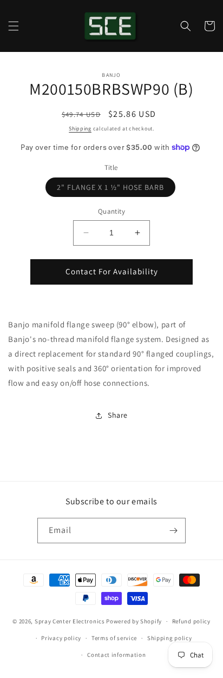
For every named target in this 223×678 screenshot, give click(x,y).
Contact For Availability (111, 271)
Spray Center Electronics (70, 621)
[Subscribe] (173, 530)
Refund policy (191, 621)
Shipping (80, 128)
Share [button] (118, 415)
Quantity (111, 211)
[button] (13, 26)
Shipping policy (169, 638)
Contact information (116, 655)
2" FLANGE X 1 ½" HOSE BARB (116, 189)
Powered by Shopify (134, 621)
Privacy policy (61, 638)
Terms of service (114, 638)
